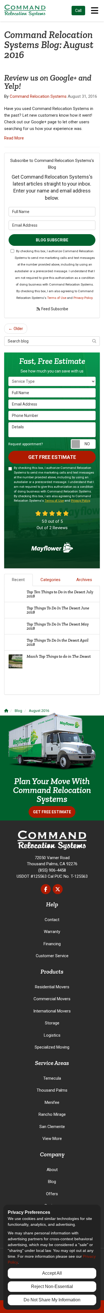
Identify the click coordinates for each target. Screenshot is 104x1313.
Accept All (52, 1273)
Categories (50, 579)
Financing (52, 943)
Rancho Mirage (52, 1114)
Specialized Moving (52, 1047)
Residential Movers (52, 986)
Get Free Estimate (52, 457)
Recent (18, 579)
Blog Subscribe (52, 240)
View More (52, 1138)
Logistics (52, 1035)
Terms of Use (56, 298)
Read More (14, 138)
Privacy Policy (82, 298)
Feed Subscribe (54, 309)
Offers (52, 1193)
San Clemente (52, 1126)
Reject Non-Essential (52, 1286)
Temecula (52, 1078)
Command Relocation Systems (38, 96)
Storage (52, 1023)
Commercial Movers (52, 998)
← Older (15, 328)
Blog (52, 1181)
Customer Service (52, 955)
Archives (84, 579)
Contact (52, 919)
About (52, 1169)
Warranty (52, 931)
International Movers (52, 1011)
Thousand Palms (52, 1090)
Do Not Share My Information (52, 1299)
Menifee (52, 1102)
